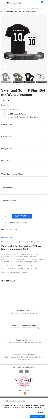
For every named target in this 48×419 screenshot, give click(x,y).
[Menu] (4, 3)
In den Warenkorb (22, 216)
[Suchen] (37, 3)
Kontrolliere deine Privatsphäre (14, 293)
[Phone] (27, 371)
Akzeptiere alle (38, 416)
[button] (3, 42)
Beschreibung (7, 238)
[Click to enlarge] (5, 66)
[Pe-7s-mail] (21, 371)
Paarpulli (14, 3)
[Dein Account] (46, 3)
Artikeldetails (8, 281)
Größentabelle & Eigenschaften (16, 223)
